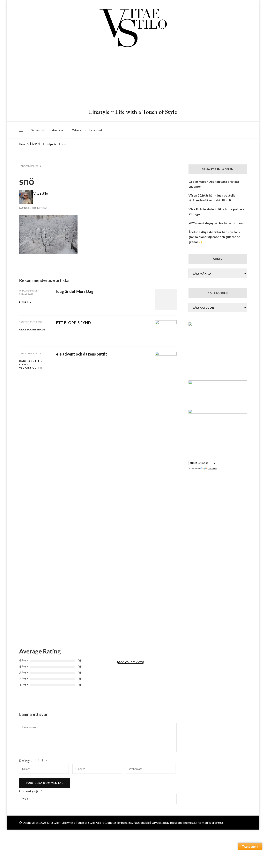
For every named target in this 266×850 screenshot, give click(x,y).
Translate (212, 468)
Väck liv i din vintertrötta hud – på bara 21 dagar (216, 211)
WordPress (216, 822)
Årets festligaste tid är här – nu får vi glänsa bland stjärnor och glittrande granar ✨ (214, 237)
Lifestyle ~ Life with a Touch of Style (133, 112)
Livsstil (35, 143)
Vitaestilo (40, 193)
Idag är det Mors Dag (74, 291)
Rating (25, 761)
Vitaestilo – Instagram (47, 130)
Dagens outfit (30, 360)
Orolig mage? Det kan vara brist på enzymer (213, 184)
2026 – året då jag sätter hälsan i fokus (216, 223)
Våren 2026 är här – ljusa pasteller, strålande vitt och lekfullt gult (212, 197)
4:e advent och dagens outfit (81, 354)
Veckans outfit (31, 367)
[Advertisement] (133, 79)
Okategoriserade (32, 329)
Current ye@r (30, 791)
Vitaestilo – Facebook (87, 130)
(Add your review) (130, 662)
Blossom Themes (181, 822)
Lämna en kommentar (33, 207)
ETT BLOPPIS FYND (73, 322)
